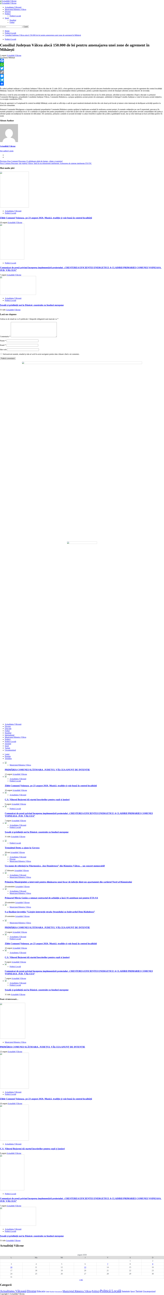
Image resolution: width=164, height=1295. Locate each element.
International (9, 735)
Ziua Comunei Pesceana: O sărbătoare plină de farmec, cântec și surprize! (31, 161)
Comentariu (5, 336)
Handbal (13, 20)
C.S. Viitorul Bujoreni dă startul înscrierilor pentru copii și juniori (37, 799)
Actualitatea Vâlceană (13, 7)
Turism (7, 748)
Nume (3, 341)
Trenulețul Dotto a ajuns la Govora (22, 847)
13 (85, 1267)
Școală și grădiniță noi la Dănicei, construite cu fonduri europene (32, 305)
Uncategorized (10, 750)
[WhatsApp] (82, 64)
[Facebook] (82, 61)
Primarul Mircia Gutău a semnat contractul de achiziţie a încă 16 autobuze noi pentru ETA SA (51, 898)
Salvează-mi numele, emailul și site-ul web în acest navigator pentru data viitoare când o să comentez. (41, 354)
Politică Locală (15, 16)
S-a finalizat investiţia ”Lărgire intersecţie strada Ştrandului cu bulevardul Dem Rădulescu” (50, 911)
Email (3, 345)
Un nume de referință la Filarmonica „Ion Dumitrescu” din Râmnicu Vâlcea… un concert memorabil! (55, 866)
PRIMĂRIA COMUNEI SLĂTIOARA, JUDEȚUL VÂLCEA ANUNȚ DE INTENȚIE (47, 769)
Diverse (8, 12)
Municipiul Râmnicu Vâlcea (15, 9)
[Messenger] (82, 76)
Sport (7, 18)
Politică (7, 14)
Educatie (8, 729)
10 (11, 1267)
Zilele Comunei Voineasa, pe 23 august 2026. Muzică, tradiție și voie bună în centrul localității (46, 218)
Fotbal (12, 22)
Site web (3, 350)
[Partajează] (82, 84)
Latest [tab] (7, 754)
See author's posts (6, 151)
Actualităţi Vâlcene (14, 55)
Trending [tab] (8, 759)
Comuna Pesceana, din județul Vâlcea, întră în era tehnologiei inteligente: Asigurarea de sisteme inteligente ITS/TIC (46, 163)
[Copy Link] (82, 72)
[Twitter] (82, 68)
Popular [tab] (8, 756)
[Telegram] (82, 80)
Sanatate (8, 744)
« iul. (81, 1280)
